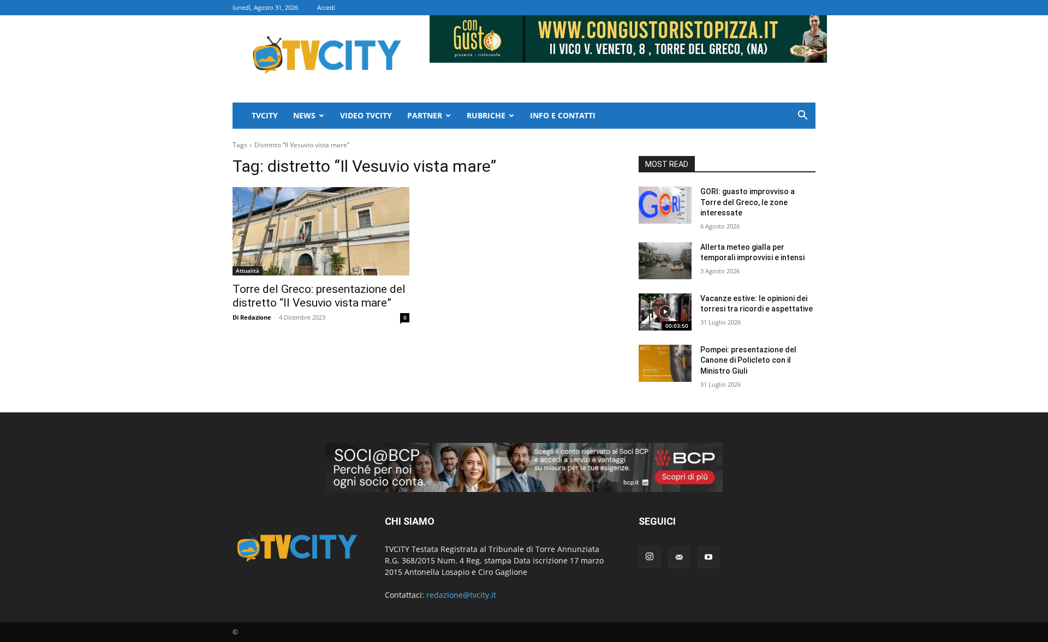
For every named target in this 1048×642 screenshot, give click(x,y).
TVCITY (265, 115)
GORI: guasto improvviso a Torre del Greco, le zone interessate (747, 202)
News (304, 115)
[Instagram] (649, 557)
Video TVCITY (366, 115)
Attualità (247, 270)
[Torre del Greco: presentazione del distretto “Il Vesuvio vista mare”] (321, 231)
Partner (424, 115)
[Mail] (679, 557)
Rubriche (486, 115)
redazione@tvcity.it (461, 595)
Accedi (326, 7)
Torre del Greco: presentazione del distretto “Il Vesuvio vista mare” (319, 296)
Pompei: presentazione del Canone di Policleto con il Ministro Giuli (748, 360)
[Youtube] (708, 557)
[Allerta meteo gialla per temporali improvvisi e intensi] (665, 260)
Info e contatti (563, 115)
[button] (802, 116)
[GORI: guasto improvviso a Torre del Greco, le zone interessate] (665, 205)
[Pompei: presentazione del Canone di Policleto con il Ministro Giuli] (665, 363)
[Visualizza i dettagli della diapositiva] (524, 467)
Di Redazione (252, 317)
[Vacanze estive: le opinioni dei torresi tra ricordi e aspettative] (665, 312)
